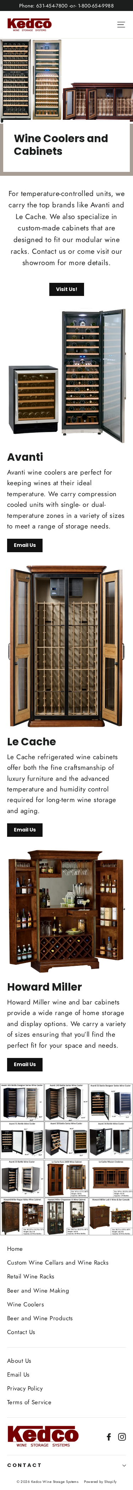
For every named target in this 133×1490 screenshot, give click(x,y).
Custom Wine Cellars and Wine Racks (58, 1262)
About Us (19, 1360)
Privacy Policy (25, 1388)
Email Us (25, 545)
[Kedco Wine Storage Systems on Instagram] (122, 1436)
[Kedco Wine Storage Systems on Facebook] (109, 1436)
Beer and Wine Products (40, 1318)
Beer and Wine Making (38, 1290)
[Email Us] (66, 376)
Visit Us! (66, 289)
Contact (24, 1465)
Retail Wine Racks (31, 1276)
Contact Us (21, 1332)
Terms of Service (29, 1402)
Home (15, 1248)
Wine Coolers (25, 1304)
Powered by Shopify (100, 1481)
